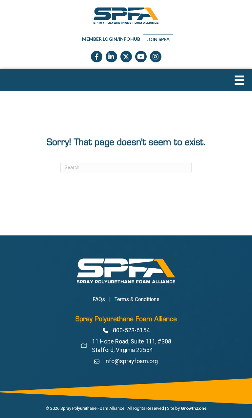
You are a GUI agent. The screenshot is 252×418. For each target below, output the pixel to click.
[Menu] (239, 80)
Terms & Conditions (137, 299)
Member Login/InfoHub (111, 39)
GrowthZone (194, 408)
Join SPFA (158, 39)
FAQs (99, 299)
